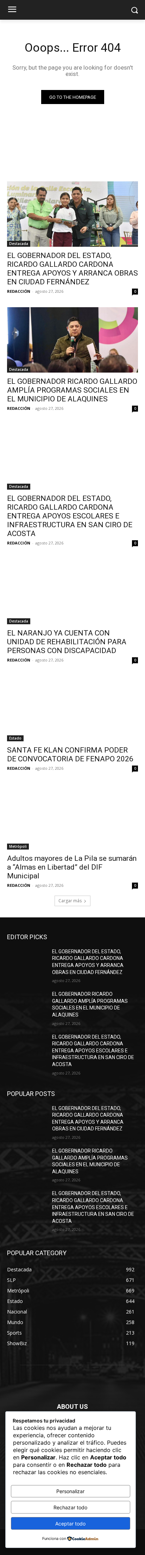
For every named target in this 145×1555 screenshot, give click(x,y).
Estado (15, 738)
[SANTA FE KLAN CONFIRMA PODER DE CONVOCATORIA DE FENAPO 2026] (72, 708)
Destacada (18, 243)
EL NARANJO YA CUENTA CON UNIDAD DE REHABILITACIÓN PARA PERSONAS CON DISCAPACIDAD (66, 642)
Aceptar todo (70, 1524)
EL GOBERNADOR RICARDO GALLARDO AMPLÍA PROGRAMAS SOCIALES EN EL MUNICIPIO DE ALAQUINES (72, 390)
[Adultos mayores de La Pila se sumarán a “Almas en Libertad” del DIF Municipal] (72, 817)
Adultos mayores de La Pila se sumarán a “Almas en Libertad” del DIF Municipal (72, 867)
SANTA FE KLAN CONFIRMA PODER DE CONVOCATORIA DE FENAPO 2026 (70, 754)
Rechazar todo (70, 1507)
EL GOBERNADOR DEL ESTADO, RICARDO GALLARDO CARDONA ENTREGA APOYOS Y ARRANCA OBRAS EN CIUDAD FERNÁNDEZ (72, 268)
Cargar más (70, 901)
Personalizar (70, 1491)
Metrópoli (18, 846)
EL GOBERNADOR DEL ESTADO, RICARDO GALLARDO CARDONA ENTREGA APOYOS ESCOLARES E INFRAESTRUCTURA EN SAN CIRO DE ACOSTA (69, 516)
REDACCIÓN (18, 291)
